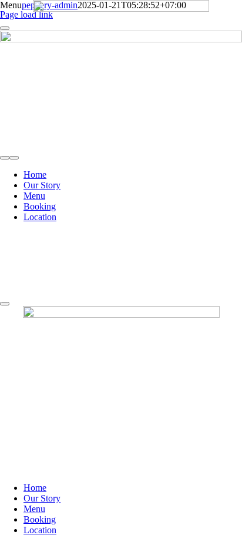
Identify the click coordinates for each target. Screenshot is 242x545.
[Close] (4, 303)
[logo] (121, 9)
